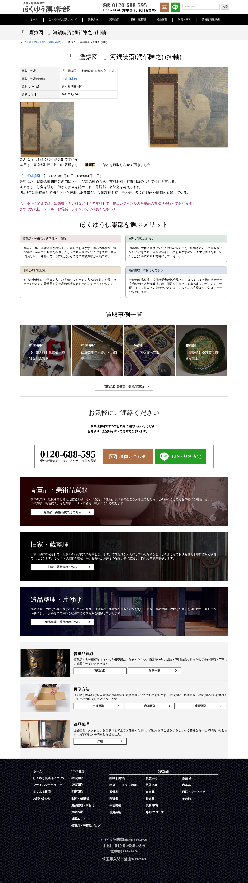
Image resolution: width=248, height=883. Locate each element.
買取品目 (114, 19)
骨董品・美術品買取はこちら (62, 512)
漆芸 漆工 (188, 778)
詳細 (100, 741)
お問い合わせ (42, 798)
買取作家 (77, 812)
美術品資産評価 (211, 19)
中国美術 (115, 805)
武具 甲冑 (152, 805)
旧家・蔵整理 (138, 19)
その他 (186, 798)
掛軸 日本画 (69, 78)
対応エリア (184, 19)
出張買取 (98, 705)
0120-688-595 (68, 454)
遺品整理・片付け (83, 805)
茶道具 (113, 791)
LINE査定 (77, 771)
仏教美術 (151, 778)
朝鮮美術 (115, 812)
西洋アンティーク (193, 791)
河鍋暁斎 (33, 176)
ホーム (34, 19)
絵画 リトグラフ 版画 (123, 785)
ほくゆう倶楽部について (63, 19)
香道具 (150, 798)
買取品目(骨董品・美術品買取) (124, 386)
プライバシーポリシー (47, 784)
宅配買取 (201, 705)
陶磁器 (113, 798)
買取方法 (93, 19)
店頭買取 (150, 705)
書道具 (150, 791)
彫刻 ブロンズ (155, 812)
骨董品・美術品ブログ (85, 825)
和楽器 (186, 785)
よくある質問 (42, 791)
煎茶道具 (151, 785)
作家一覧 (154, 670)
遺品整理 (162, 19)
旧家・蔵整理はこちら (62, 566)
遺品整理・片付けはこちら (62, 621)
